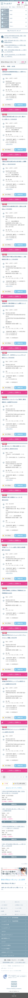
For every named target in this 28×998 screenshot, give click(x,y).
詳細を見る (20, 104)
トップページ (3, 965)
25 (23, 777)
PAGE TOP (14, 996)
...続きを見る (9, 99)
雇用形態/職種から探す (8, 962)
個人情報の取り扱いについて (18, 965)
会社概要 (2, 911)
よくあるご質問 (3, 914)
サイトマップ (10, 968)
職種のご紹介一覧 (4, 908)
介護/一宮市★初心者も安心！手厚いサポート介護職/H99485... (13, 41)
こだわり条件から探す (20, 962)
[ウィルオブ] (6, 3)
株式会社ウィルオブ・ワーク (18, 975)
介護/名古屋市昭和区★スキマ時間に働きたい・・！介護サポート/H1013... (13, 46)
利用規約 (9, 965)
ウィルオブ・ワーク (4, 0)
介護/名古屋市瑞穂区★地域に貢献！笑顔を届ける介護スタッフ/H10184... (13, 36)
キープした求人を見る (20, 783)
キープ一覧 (3, 901)
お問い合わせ (3, 968)
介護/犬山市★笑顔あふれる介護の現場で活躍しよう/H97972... (13, 55)
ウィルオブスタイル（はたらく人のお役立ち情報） (11, 970)
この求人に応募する (14, 110)
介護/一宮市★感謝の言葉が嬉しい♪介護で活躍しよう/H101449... (14, 50)
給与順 (13, 66)
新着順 (8, 66)
